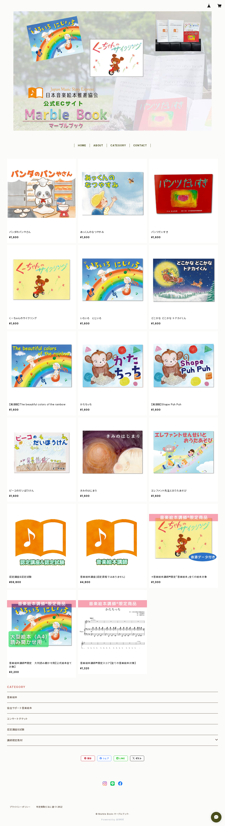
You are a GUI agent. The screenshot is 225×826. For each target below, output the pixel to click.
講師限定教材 (15, 740)
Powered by (108, 819)
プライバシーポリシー (20, 807)
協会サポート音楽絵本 (19, 707)
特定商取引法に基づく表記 (49, 807)
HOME (82, 145)
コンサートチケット (17, 718)
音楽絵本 (12, 697)
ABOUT (98, 145)
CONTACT (140, 145)
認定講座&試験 (15, 729)
